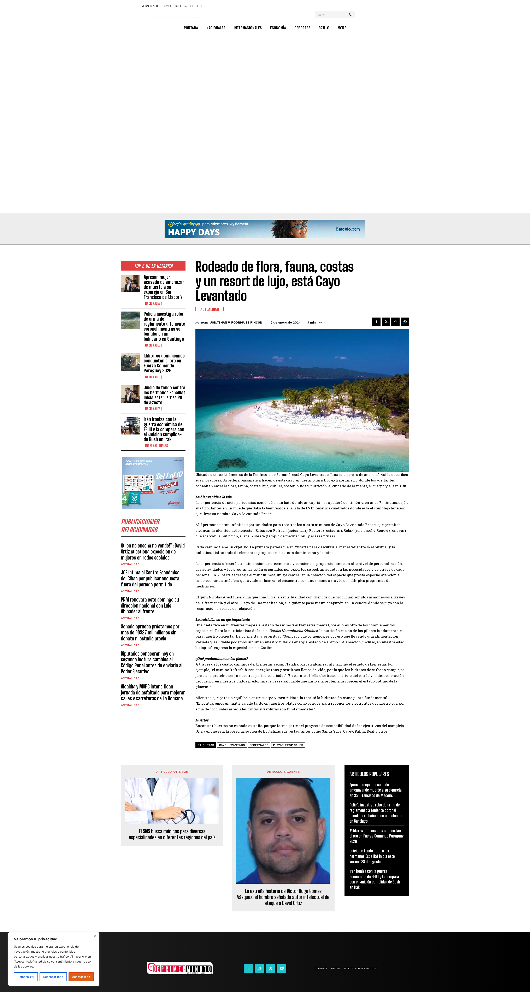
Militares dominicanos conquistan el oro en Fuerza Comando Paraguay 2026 (164, 363)
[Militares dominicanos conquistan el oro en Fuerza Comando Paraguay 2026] (130, 362)
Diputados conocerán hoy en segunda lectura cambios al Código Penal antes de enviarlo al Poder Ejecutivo (151, 662)
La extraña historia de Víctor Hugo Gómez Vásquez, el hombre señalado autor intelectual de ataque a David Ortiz (283, 897)
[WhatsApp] (405, 322)
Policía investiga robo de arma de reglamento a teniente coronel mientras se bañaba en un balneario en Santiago (164, 326)
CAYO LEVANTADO (232, 745)
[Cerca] (95, 935)
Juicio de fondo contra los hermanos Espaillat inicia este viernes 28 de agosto (164, 395)
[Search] (351, 14)
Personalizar (26, 976)
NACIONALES (152, 303)
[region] (53, 959)
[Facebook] (376, 322)
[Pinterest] (395, 322)
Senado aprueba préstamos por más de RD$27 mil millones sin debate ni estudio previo (150, 632)
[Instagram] (259, 968)
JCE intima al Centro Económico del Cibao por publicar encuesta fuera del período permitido (150, 578)
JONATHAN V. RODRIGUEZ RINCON (236, 322)
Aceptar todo (81, 976)
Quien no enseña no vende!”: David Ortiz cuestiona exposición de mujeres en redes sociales (153, 552)
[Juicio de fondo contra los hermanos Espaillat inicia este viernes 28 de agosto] (130, 394)
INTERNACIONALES (156, 445)
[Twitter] (386, 322)
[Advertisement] (124, 64)
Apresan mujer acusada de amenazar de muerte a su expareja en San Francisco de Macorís (164, 287)
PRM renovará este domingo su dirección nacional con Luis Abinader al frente (150, 606)
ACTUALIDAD (130, 564)
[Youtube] (281, 968)
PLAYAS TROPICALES (288, 745)
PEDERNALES (259, 745)
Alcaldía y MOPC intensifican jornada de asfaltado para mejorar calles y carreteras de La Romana (153, 693)
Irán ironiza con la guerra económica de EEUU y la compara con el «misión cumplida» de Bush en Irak (164, 429)
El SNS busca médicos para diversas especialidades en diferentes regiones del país (172, 834)
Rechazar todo (53, 976)
